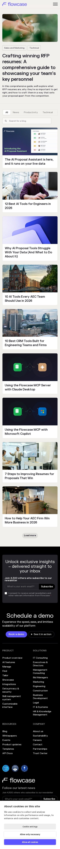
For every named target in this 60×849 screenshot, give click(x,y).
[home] (14, 4)
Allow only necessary (30, 834)
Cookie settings (30, 826)
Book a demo (16, 634)
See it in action (42, 634)
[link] (16, 634)
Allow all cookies (30, 842)
